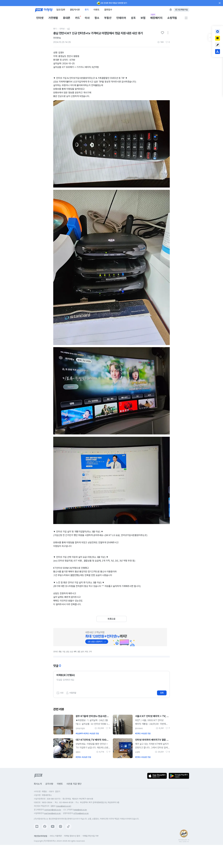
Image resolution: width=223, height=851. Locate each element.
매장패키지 (156, 17)
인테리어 (121, 17)
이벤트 (96, 9)
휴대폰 (66, 17)
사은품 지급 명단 (73, 783)
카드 (77, 17)
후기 (87, 9)
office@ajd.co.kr (81, 813)
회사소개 (38, 783)
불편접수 (108, 9)
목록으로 (111, 619)
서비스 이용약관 (56, 836)
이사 (87, 17)
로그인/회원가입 (181, 9)
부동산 (108, 17)
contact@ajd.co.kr (52, 810)
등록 (162, 693)
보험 (143, 17)
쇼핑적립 (172, 17)
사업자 (153, 14)
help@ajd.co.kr (80, 810)
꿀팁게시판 (75, 9)
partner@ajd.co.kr (52, 813)
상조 (133, 17)
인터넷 (40, 17)
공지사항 (49, 783)
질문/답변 (60, 9)
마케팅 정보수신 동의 (72, 836)
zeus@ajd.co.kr (64, 806)
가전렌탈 (53, 17)
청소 (97, 17)
